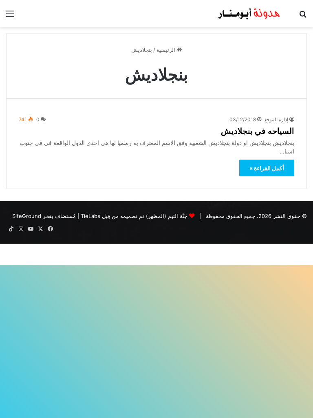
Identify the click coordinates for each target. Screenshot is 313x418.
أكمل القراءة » (266, 168)
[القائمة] (10, 16)
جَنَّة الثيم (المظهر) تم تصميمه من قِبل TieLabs (134, 216)
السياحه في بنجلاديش (257, 130)
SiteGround (26, 216)
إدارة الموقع (276, 119)
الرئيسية (166, 50)
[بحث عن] (303, 16)
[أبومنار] (249, 13)
